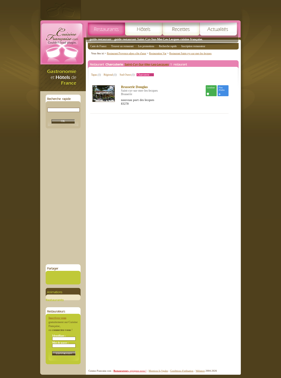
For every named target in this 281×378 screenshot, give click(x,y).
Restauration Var (157, 53)
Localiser (211, 87)
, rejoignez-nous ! (129, 370)
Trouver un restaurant (122, 46)
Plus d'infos (222, 88)
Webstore (200, 370)
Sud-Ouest (127, 74)
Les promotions (146, 46)
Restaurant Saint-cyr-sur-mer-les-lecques (190, 53)
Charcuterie (145, 74)
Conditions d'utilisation (181, 370)
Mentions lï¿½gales (158, 370)
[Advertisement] (161, 10)
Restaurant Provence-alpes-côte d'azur (126, 53)
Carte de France (98, 46)
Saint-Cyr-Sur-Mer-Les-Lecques (146, 64)
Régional (110, 74)
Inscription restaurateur (193, 46)
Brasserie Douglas (134, 87)
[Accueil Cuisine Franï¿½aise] (63, 90)
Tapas (96, 74)
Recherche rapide (168, 46)
